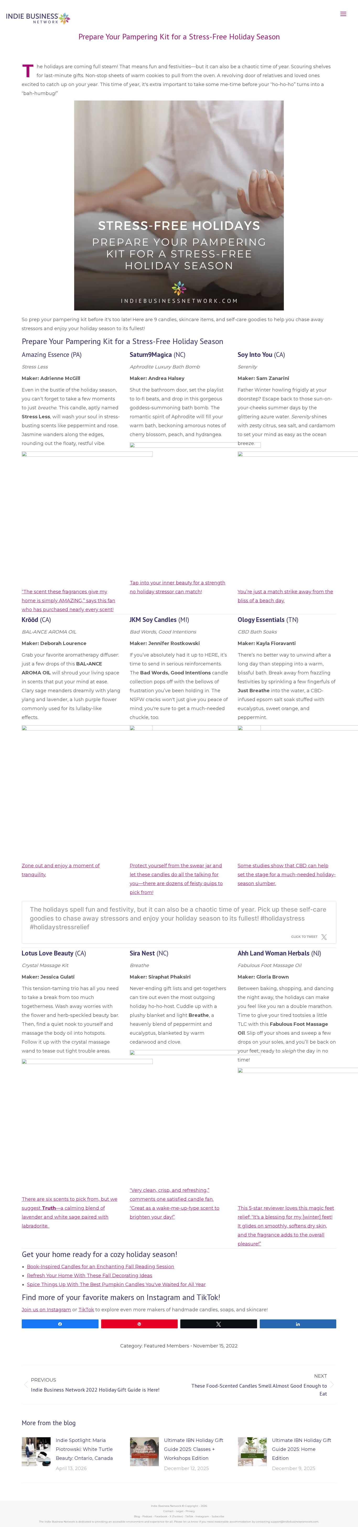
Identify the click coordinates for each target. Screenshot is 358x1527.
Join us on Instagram (46, 1310)
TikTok (86, 1310)
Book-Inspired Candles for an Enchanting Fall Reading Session (100, 1267)
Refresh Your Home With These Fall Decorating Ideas (89, 1275)
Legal (179, 1511)
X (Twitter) (177, 1516)
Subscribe (217, 1516)
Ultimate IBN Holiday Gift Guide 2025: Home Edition (301, 1449)
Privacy (190, 1511)
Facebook (161, 1516)
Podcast (147, 1516)
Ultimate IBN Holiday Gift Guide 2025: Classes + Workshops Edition (193, 1449)
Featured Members (166, 1346)
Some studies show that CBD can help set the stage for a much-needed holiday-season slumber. (287, 874)
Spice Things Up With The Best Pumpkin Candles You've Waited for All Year (116, 1284)
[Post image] (36, 1451)
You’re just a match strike (267, 592)
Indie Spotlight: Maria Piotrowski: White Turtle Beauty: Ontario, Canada (84, 1449)
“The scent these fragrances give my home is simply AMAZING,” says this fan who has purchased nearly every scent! (68, 600)
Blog (137, 1516)
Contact (168, 1511)
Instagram (202, 1516)
